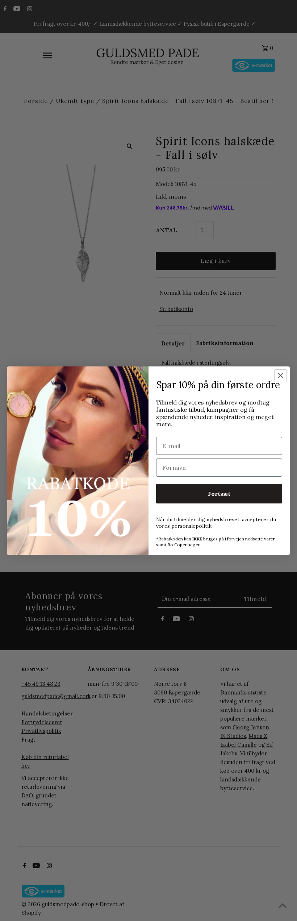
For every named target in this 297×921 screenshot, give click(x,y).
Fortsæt (219, 493)
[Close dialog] (280, 375)
